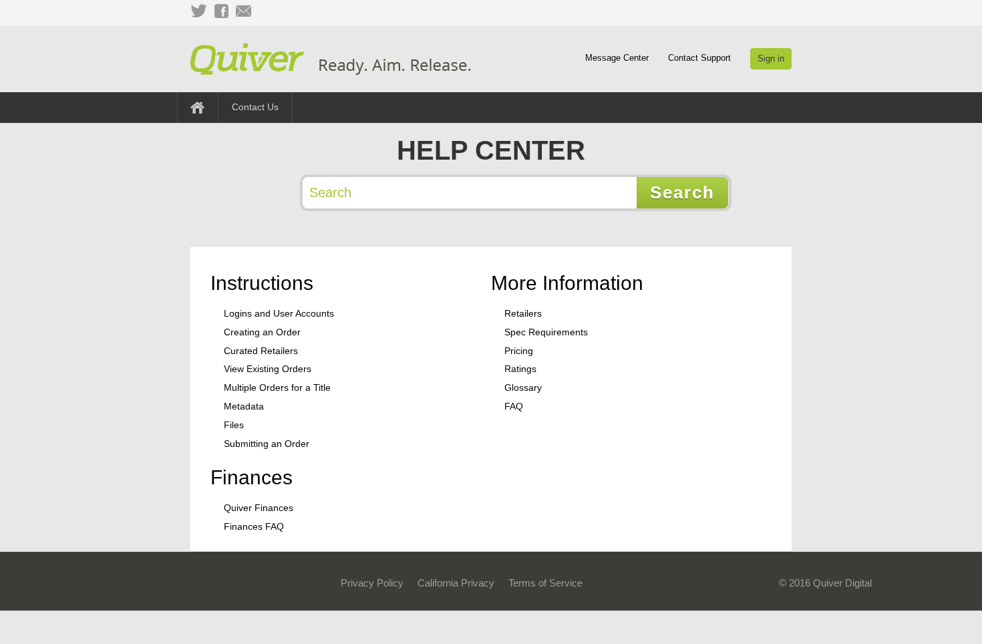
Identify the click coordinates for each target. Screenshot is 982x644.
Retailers (523, 313)
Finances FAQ (254, 526)
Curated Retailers (261, 350)
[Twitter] (198, 11)
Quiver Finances (258, 507)
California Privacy (456, 583)
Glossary (523, 387)
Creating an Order (262, 332)
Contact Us (255, 107)
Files (234, 425)
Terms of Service (545, 583)
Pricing (518, 350)
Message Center (617, 58)
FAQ (513, 406)
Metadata (244, 406)
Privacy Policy (372, 583)
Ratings (520, 368)
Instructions (261, 283)
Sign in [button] (771, 58)
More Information (567, 283)
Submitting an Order (266, 443)
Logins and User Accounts (279, 313)
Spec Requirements (546, 332)
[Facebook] (221, 11)
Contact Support (699, 58)
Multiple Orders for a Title (277, 387)
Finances (251, 477)
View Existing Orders (267, 368)
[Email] (243, 11)
